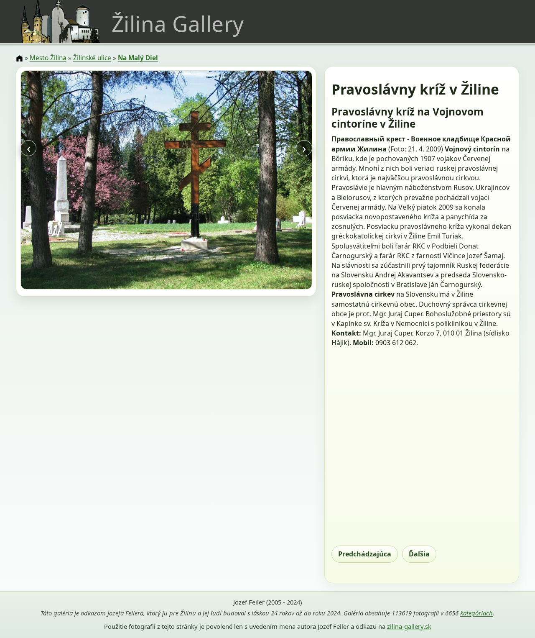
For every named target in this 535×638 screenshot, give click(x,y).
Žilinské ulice (92, 58)
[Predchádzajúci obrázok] (64, 181)
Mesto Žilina (48, 58)
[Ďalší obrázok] (268, 181)
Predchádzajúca (364, 554)
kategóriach (476, 613)
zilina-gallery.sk (409, 626)
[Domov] (19, 58)
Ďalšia (419, 554)
